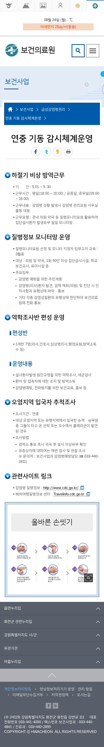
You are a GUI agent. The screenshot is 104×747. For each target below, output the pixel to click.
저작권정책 (60, 695)
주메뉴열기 (92, 50)
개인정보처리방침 (17, 689)
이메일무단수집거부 (28, 695)
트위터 (46, 152)
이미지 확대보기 (88, 577)
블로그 (55, 706)
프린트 (68, 152)
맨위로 (52, 675)
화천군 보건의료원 (30, 50)
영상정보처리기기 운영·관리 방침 (66, 689)
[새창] (8, 5)
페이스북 (35, 152)
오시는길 (83, 695)
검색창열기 (78, 51)
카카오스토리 (57, 152)
